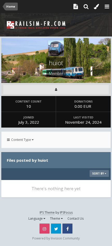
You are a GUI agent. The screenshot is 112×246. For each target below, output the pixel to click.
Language (35, 218)
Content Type (21, 139)
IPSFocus (66, 212)
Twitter (56, 228)
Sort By (98, 173)
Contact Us (75, 218)
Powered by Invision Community (56, 238)
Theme (55, 218)
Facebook (67, 228)
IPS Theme (47, 212)
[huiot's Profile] (56, 89)
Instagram (44, 228)
